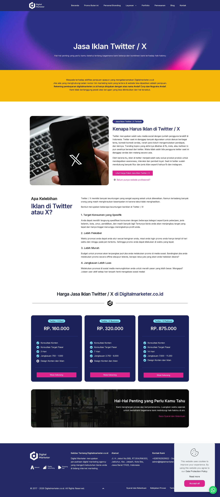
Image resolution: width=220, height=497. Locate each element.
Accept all (194, 483)
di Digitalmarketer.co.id (139, 294)
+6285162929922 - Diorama (165, 458)
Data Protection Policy (196, 471)
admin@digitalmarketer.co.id (165, 461)
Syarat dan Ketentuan (136, 488)
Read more (194, 476)
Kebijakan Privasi (158, 488)
